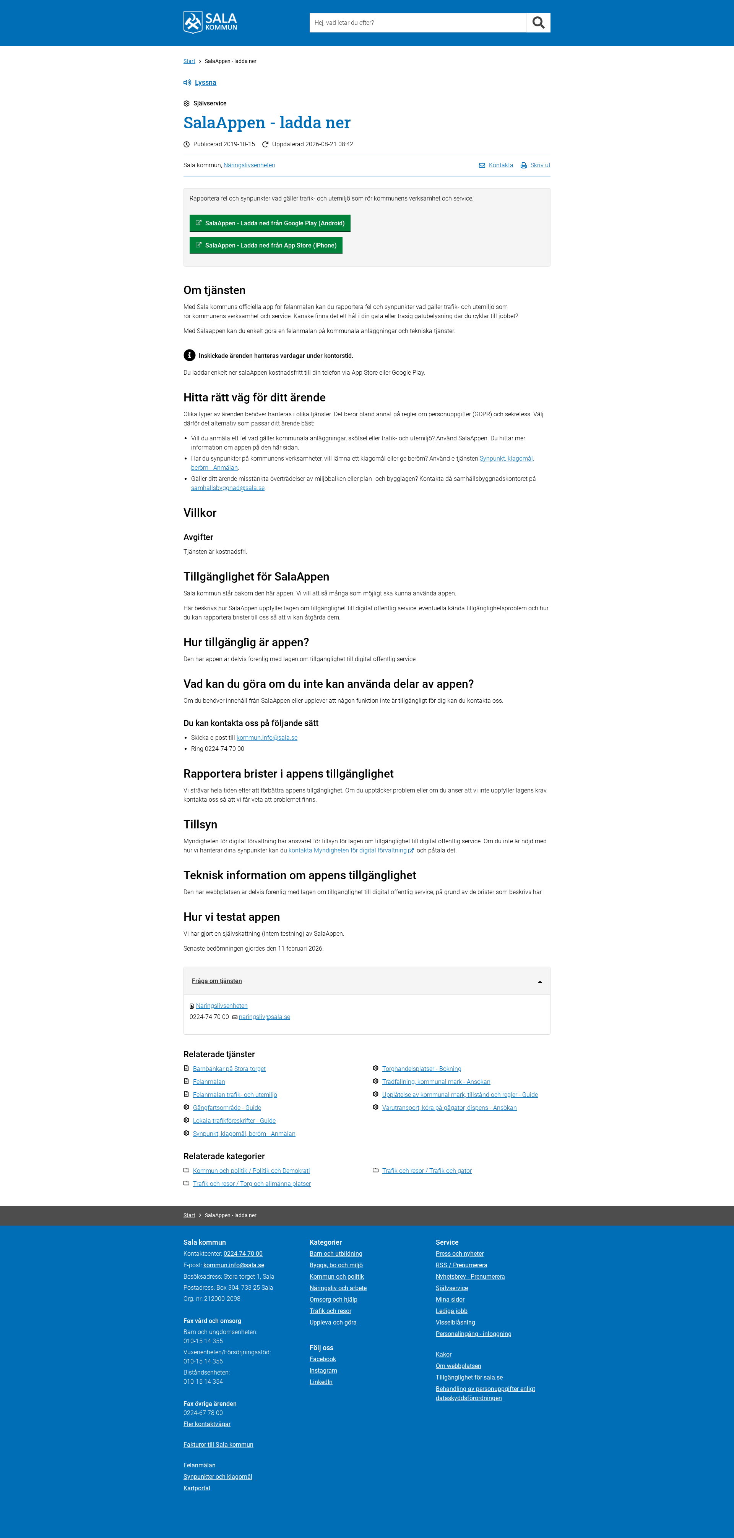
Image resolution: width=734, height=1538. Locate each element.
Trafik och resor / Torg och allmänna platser (252, 1183)
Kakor (443, 1354)
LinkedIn (321, 1382)
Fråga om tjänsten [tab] (217, 981)
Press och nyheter (460, 1253)
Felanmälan (209, 1081)
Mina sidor (450, 1299)
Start (189, 61)
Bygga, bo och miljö (336, 1265)
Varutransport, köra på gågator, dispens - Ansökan (449, 1107)
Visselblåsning (455, 1322)
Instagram (323, 1370)
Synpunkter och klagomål (218, 1476)
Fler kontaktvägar (207, 1424)
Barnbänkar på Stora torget (229, 1068)
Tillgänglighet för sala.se (469, 1377)
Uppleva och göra (333, 1322)
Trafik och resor (330, 1311)
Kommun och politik (337, 1276)
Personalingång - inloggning (474, 1333)
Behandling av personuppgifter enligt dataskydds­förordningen (485, 1393)
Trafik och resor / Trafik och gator (427, 1170)
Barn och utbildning (336, 1253)
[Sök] (538, 22)
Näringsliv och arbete (338, 1288)
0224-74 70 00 (243, 1253)
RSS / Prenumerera (461, 1265)
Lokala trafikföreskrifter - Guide (234, 1120)
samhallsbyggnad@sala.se (228, 488)
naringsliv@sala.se (264, 1016)
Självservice (452, 1288)
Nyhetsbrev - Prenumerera (470, 1276)
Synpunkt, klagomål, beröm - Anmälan (244, 1133)
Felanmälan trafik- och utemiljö (235, 1094)
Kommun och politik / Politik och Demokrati (251, 1170)
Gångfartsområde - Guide (227, 1107)
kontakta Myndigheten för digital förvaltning (348, 850)
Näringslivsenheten (249, 165)
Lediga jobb (452, 1311)
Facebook (323, 1359)
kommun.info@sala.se (267, 737)
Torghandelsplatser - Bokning (421, 1068)
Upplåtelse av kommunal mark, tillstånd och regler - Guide (460, 1094)
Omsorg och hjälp (333, 1299)
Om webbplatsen (458, 1366)
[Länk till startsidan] (210, 22)
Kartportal (197, 1488)
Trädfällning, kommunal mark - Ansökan (436, 1081)
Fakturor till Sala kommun (218, 1444)
